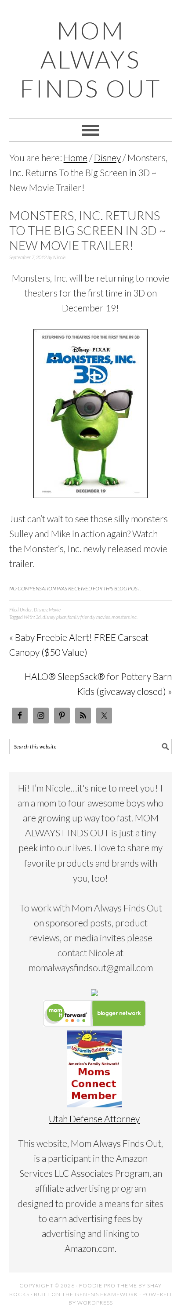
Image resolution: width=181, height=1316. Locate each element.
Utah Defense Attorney (94, 1118)
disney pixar (54, 617)
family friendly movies (89, 617)
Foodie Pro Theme (108, 1285)
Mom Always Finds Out (90, 59)
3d (38, 617)
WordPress (95, 1302)
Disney (40, 609)
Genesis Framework (106, 1294)
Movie (55, 609)
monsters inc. (125, 617)
